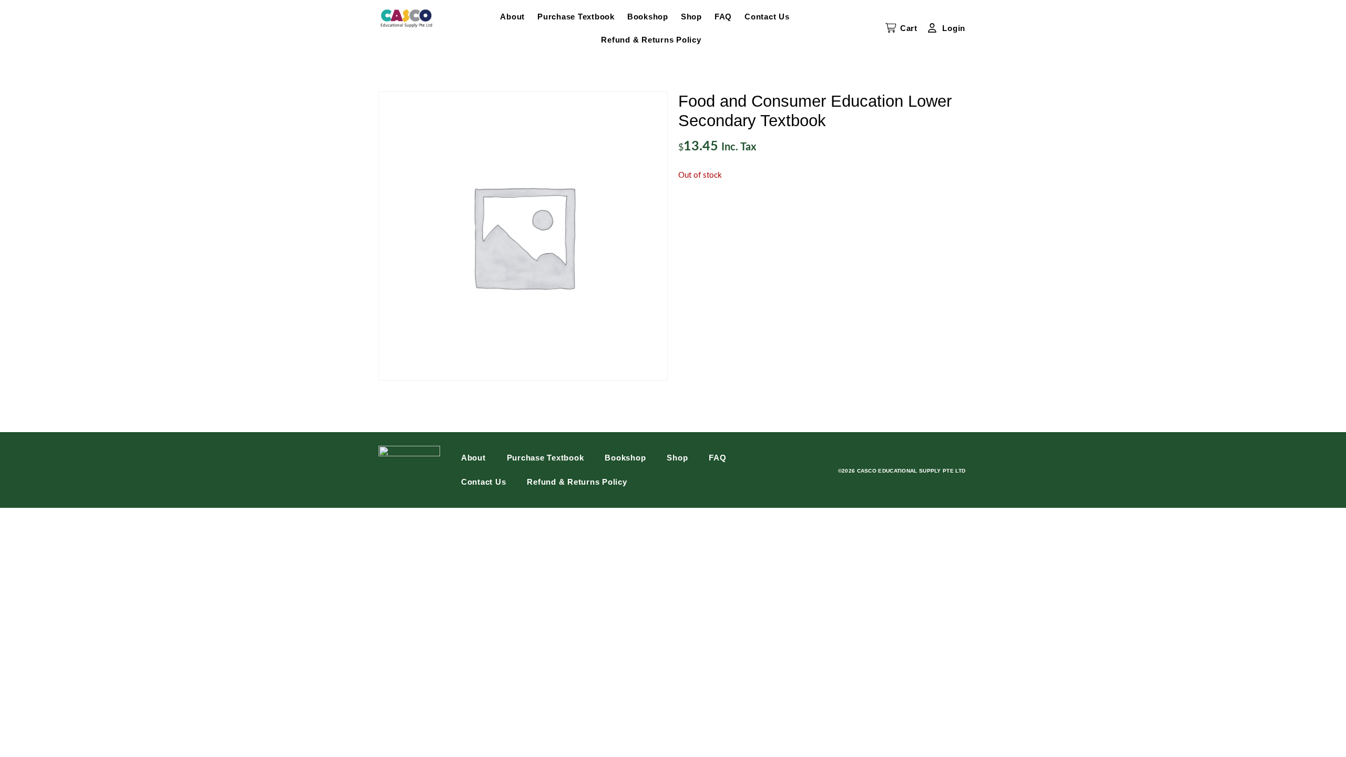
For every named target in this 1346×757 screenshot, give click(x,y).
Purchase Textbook (576, 16)
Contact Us (767, 16)
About (512, 16)
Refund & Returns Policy (651, 39)
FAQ (723, 16)
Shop (691, 16)
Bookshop (647, 16)
